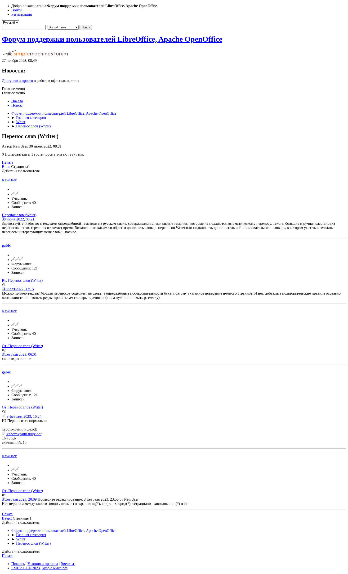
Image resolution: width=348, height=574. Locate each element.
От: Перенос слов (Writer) (22, 346)
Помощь (18, 564)
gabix (6, 245)
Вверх (7, 518)
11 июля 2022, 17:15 (18, 289)
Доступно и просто (17, 81)
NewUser (9, 180)
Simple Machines (54, 568)
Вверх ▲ (68, 564)
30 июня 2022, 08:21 (18, 219)
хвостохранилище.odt (23, 434)
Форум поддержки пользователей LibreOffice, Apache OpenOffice (112, 39)
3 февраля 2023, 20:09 (19, 499)
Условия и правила (42, 564)
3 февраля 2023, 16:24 (24, 416)
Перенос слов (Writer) (19, 215)
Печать (7, 162)
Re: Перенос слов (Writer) (22, 280)
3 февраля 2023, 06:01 (19, 354)
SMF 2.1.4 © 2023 (25, 568)
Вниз (6, 167)
